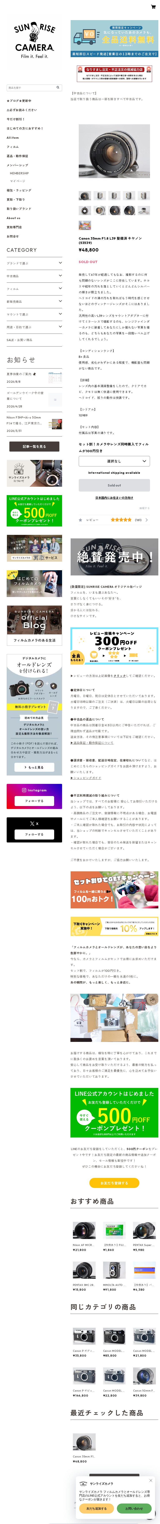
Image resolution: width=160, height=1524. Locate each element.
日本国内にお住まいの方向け (114, 498)
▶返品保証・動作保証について (92, 743)
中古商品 (13, 276)
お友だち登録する (114, 1183)
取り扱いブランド (19, 209)
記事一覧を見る (34, 446)
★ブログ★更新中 (19, 101)
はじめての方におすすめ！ (25, 128)
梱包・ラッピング (19, 190)
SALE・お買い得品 (19, 340)
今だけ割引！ (16, 119)
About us (13, 218)
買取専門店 (14, 227)
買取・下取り (16, 200)
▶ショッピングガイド (85, 778)
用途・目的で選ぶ (19, 327)
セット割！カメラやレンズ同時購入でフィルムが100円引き (114, 447)
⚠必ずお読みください (22, 110)
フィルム (13, 147)
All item (13, 138)
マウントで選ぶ (17, 314)
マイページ (17, 181)
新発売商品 (14, 302)
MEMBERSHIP (19, 173)
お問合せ (13, 236)
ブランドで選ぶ (17, 263)
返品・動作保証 (17, 156)
